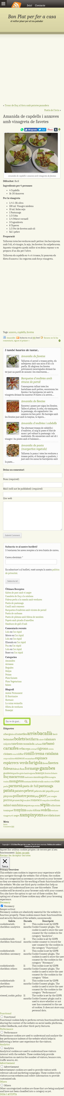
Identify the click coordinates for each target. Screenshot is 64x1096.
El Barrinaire (11, 696)
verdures (54, 810)
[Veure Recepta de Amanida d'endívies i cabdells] (13, 433)
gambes (47, 768)
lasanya (39, 773)
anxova (12, 332)
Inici (29, 5)
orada (41, 781)
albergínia (8, 734)
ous (57, 781)
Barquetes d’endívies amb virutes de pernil (25, 610)
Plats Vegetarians (13, 681)
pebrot (29, 791)
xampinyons (31, 814)
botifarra (31, 739)
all (15, 734)
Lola (7, 632)
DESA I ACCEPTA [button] (8, 1094)
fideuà (16, 769)
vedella (46, 810)
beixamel (8, 739)
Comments (8, 827)
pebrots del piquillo (44, 791)
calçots (6, 744)
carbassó (48, 744)
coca (14, 754)
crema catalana (46, 753)
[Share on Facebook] (31, 130)
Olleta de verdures (14, 707)
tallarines (55, 805)
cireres (51, 749)
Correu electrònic (14, 557)
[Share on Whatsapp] (22, 130)
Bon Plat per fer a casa (32, 16)
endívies (11, 759)
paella (5, 786)
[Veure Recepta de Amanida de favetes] (13, 366)
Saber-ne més (22, 852)
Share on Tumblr (56, 129)
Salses (8, 685)
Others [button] (3, 1081)
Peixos (8, 674)
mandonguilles (41, 777)
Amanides (11, 338)
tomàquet (8, 810)
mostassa (27, 782)
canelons (16, 744)
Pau (7, 645)
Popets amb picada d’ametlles (19, 620)
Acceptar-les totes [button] (21, 855)
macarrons (16, 777)
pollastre (19, 796)
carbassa (38, 744)
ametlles (22, 734)
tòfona (37, 810)
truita (29, 810)
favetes (30, 332)
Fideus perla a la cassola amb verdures (23, 599)
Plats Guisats (11, 678)
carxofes (10, 748)
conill (29, 753)
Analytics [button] (5, 1044)
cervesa (33, 749)
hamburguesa (29, 773)
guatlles (16, 773)
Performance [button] (6, 1029)
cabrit (41, 740)
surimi (37, 805)
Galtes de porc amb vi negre (18, 592)
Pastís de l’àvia (51, 110)
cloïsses (7, 754)
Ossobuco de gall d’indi (16, 624)
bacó (55, 734)
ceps (27, 748)
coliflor (20, 754)
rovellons (55, 800)
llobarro (54, 773)
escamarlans (30, 759)
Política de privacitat (32, 846)
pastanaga (46, 786)
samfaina (17, 805)
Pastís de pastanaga (14, 603)
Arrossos (9, 664)
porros (7, 800)
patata (8, 790)
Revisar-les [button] (5, 855)
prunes (15, 800)
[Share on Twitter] (42, 130)
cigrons (42, 748)
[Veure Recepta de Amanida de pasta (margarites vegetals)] (13, 455)
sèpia (45, 804)
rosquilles (46, 800)
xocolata (48, 815)
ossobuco (47, 782)
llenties (48, 773)
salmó (7, 805)
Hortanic (9, 700)
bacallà (44, 733)
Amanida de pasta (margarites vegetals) (34, 447)
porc (43, 795)
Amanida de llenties (33, 401)
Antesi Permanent (13, 693)
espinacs (41, 758)
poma (31, 796)
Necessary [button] (5, 902)
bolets (19, 738)
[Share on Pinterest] (50, 130)
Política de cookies (54, 844)
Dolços (8, 671)
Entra (5, 824)
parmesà (15, 786)
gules (22, 773)
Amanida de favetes (33, 356)
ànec (57, 815)
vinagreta (7, 816)
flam (22, 769)
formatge (32, 768)
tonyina (20, 810)
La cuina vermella (13, 703)
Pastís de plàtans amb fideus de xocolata (24, 617)
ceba (22, 749)
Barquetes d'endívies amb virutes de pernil (36, 380)
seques (27, 805)
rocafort (27, 800)
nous (34, 781)
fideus (8, 768)
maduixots (29, 777)
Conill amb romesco (14, 606)
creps (5, 759)
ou (52, 781)
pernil (56, 791)
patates (19, 791)
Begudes (9, 667)
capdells (21, 332)
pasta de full (30, 786)
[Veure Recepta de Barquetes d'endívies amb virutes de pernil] (13, 388)
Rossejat (9, 710)
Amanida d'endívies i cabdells (39, 423)
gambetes (8, 773)
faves (45, 763)
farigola (35, 762)
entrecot (20, 758)
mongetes (16, 781)
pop (37, 796)
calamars (50, 739)
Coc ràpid (17, 632)
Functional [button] (5, 1013)
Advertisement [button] (7, 1063)
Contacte (40, 5)
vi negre (15, 815)
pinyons (8, 796)
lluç (6, 777)
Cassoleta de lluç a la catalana (19, 596)
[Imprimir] (59, 129)
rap (22, 800)
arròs (32, 733)
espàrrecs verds (15, 763)
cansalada (28, 743)
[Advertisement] (32, 71)
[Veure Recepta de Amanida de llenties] (13, 411)
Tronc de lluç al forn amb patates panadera (27, 105)
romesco (36, 800)
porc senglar (52, 796)
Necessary (9, 906)
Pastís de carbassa (13, 613)
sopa (32, 805)
